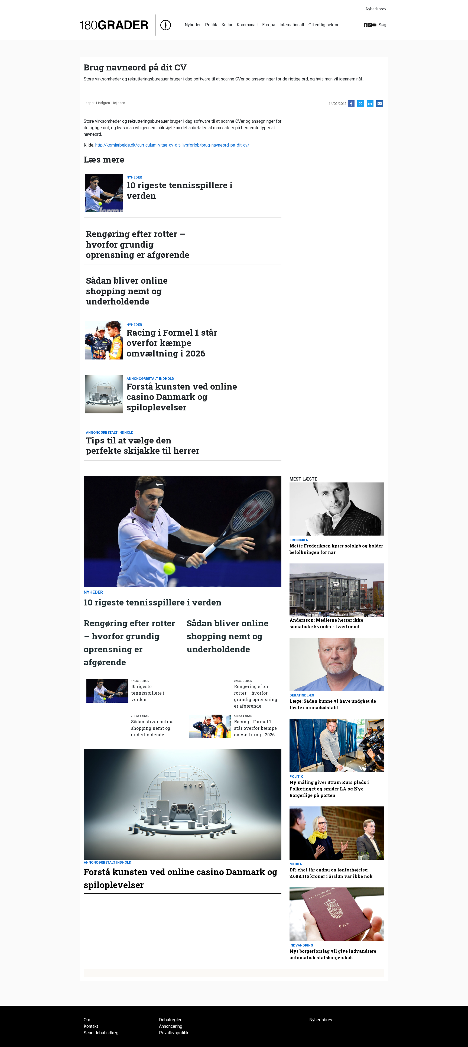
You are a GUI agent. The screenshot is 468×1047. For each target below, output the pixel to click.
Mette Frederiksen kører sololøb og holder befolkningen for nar (336, 549)
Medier (296, 864)
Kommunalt (247, 24)
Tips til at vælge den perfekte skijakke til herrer (143, 445)
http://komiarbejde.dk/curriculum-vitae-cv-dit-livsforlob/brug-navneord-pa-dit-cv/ (172, 145)
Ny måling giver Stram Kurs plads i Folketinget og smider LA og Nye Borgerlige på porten (329, 788)
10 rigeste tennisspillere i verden (179, 190)
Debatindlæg (302, 695)
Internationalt (292, 24)
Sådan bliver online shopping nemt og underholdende (127, 290)
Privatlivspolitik (173, 1032)
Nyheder (193, 24)
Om (87, 1019)
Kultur (227, 24)
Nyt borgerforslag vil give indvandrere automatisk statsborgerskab (333, 954)
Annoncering (170, 1026)
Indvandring (301, 945)
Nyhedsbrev (376, 9)
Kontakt (91, 1026)
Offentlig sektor (323, 24)
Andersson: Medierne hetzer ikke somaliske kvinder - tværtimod (326, 623)
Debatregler (170, 1019)
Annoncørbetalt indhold (150, 379)
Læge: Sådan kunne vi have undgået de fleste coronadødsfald (333, 704)
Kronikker (299, 540)
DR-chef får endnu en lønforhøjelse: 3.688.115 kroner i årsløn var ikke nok (331, 873)
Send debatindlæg (101, 1032)
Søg (382, 24)
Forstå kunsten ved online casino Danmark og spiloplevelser (181, 396)
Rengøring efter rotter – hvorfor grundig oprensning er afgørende (137, 244)
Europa (268, 24)
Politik (211, 24)
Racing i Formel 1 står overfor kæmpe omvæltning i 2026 (171, 342)
